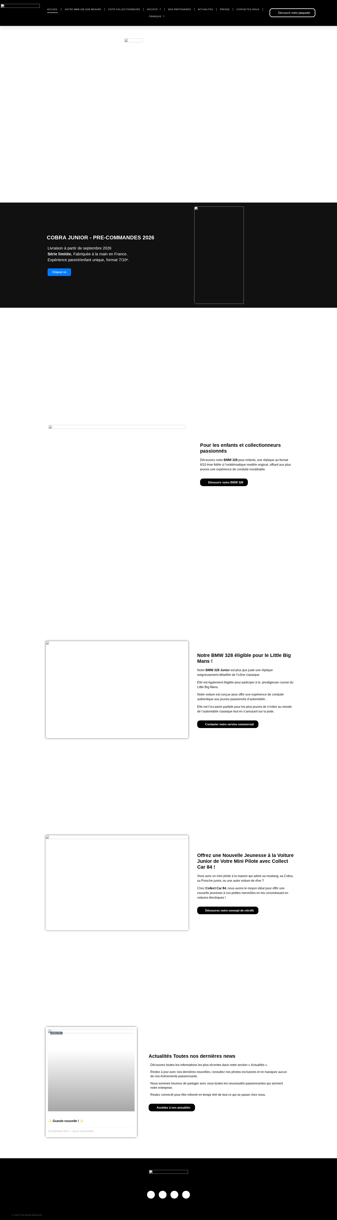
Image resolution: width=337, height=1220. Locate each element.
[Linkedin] (186, 1195)
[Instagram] (163, 1195)
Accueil (52, 9)
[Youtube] (174, 1195)
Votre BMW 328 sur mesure (83, 9)
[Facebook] (151, 1195)
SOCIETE (152, 9)
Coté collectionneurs (124, 9)
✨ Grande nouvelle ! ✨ (65, 1121)
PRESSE (225, 9)
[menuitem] (157, 16)
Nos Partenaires (179, 9)
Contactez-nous (248, 9)
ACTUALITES (205, 9)
